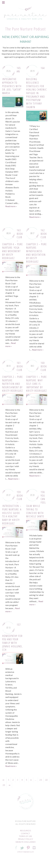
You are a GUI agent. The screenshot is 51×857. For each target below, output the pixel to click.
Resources (25, 830)
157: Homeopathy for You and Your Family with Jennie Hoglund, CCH (12, 637)
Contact (25, 833)
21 (40, 779)
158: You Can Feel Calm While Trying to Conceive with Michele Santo (36, 504)
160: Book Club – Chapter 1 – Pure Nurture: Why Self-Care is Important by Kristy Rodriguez (36, 376)
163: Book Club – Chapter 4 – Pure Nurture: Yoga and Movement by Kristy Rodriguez (12, 244)
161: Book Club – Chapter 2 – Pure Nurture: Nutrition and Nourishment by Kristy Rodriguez (12, 376)
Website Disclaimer (25, 842)
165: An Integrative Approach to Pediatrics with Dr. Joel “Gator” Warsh (12, 80)
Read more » (11, 206)
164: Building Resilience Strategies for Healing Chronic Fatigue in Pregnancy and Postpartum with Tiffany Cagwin (36, 87)
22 (46, 779)
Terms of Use (25, 836)
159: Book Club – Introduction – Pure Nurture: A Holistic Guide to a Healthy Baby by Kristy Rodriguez (12, 507)
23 (4, 785)
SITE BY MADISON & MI (25, 852)
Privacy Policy (25, 839)
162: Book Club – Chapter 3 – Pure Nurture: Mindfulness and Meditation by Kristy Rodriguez (36, 245)
